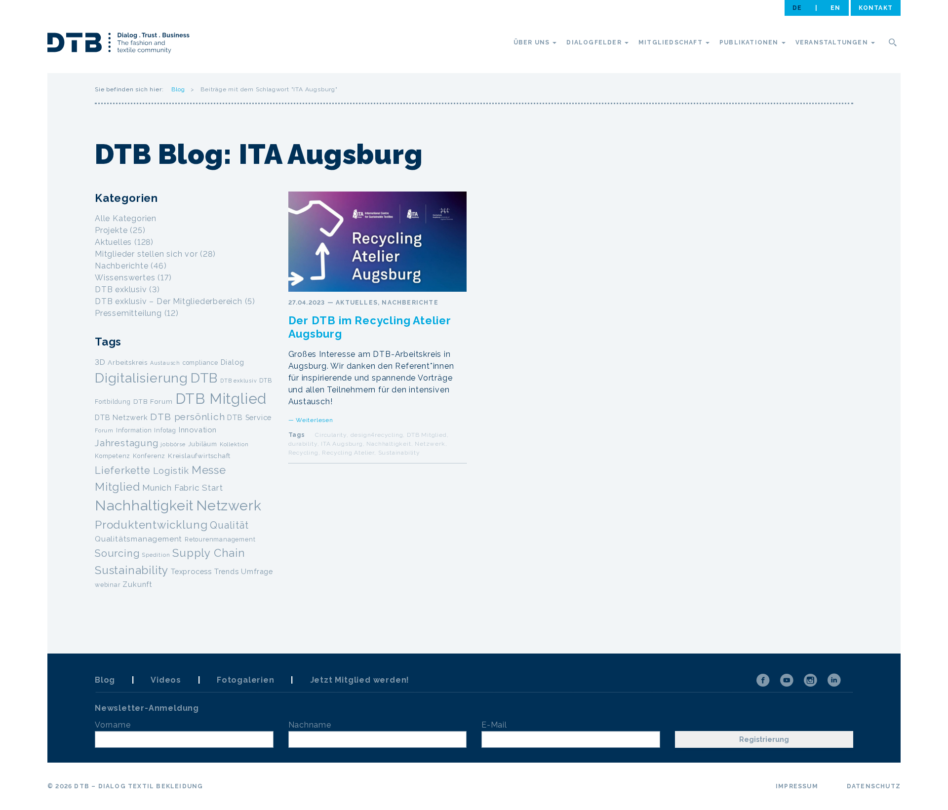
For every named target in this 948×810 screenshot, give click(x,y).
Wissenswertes (125, 277)
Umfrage (257, 571)
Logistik (171, 470)
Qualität (229, 525)
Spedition (156, 555)
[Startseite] (118, 44)
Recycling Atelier (348, 452)
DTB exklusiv (121, 289)
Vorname (113, 725)
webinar (107, 584)
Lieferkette (123, 470)
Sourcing (117, 553)
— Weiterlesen (310, 420)
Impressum (797, 786)
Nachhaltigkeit (388, 443)
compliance (200, 362)
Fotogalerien (246, 680)
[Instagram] (810, 680)
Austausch (165, 363)
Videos (166, 680)
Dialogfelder (595, 42)
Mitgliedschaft (671, 42)
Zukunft (137, 584)
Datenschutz (874, 786)
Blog (178, 89)
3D (100, 362)
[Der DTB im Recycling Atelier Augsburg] (377, 242)
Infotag (165, 430)
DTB (204, 378)
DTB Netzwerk (121, 417)
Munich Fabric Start (182, 488)
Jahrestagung (126, 442)
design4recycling (377, 434)
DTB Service (249, 417)
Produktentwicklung (151, 524)
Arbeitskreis (128, 362)
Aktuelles (357, 302)
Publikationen (750, 42)
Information (134, 430)
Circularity (331, 434)
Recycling (303, 452)
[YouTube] (786, 680)
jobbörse (172, 444)
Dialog (232, 362)
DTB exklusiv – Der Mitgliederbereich (168, 301)
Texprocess (191, 571)
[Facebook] (763, 680)
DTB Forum (153, 401)
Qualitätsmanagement (138, 539)
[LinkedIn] (834, 680)
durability (302, 443)
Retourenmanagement (220, 539)
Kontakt (876, 7)
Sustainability (399, 452)
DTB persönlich (187, 417)
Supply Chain (208, 552)
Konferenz (149, 456)
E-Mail (494, 725)
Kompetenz (112, 456)
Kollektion (234, 444)
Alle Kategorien (126, 218)
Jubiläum (202, 444)
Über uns (533, 42)
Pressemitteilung (128, 313)
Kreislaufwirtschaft (199, 456)
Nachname (309, 725)
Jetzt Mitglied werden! (360, 680)
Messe (209, 469)
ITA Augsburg (342, 443)
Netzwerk (430, 443)
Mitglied (117, 486)
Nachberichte (410, 302)
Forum (104, 430)
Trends (226, 571)
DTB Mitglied (427, 434)
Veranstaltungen (832, 42)
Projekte (111, 230)
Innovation (198, 429)
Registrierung (764, 739)
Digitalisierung (141, 378)
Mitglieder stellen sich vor (146, 254)
